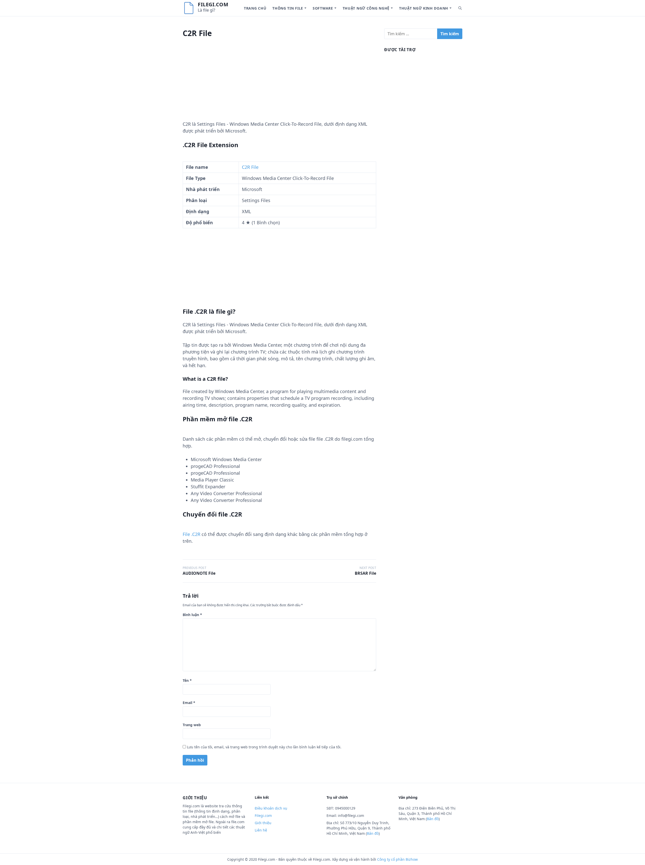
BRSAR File (365, 573)
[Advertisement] (279, 85)
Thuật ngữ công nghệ (366, 8)
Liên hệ (261, 830)
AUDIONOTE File (199, 573)
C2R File (250, 167)
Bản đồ (373, 833)
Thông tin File (287, 8)
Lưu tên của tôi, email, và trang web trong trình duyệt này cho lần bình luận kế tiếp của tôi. (264, 747)
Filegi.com (213, 4)
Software (323, 8)
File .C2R (191, 534)
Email (189, 702)
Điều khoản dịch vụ (271, 808)
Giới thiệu (263, 822)
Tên (187, 680)
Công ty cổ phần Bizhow (397, 859)
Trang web (192, 724)
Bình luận (192, 614)
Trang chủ (255, 8)
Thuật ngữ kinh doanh (423, 8)
